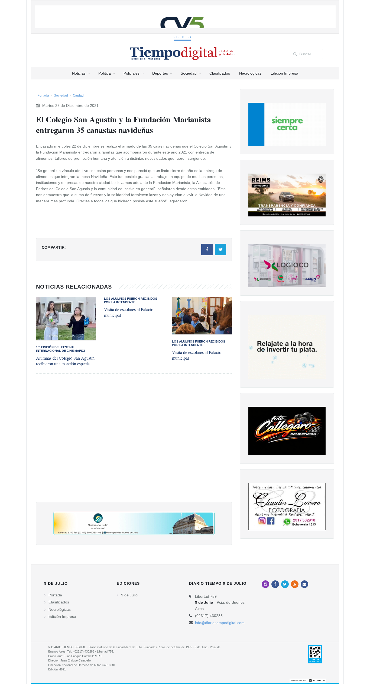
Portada (43, 95)
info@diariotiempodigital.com (220, 623)
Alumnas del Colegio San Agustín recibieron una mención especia (65, 360)
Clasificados (58, 602)
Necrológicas (59, 609)
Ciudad (78, 95)
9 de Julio (182, 37)
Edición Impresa (62, 616)
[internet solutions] (308, 680)
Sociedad (61, 95)
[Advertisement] (134, 443)
